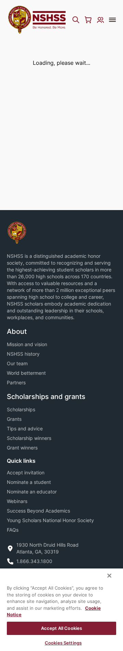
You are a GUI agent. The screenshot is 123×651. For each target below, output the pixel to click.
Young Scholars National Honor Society (50, 520)
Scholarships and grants (46, 397)
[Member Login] (100, 20)
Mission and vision (27, 344)
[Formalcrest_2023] (17, 232)
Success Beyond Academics (38, 511)
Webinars (17, 501)
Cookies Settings (63, 643)
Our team (17, 363)
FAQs (12, 530)
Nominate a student (29, 482)
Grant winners (22, 447)
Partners (16, 382)
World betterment (26, 373)
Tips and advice (25, 428)
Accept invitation (25, 472)
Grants (14, 419)
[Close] (109, 576)
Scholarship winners (29, 438)
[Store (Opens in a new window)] (88, 20)
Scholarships (21, 409)
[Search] (76, 20)
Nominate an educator (32, 491)
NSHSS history (23, 354)
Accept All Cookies (61, 628)
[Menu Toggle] (112, 20)
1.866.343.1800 (34, 561)
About (17, 331)
